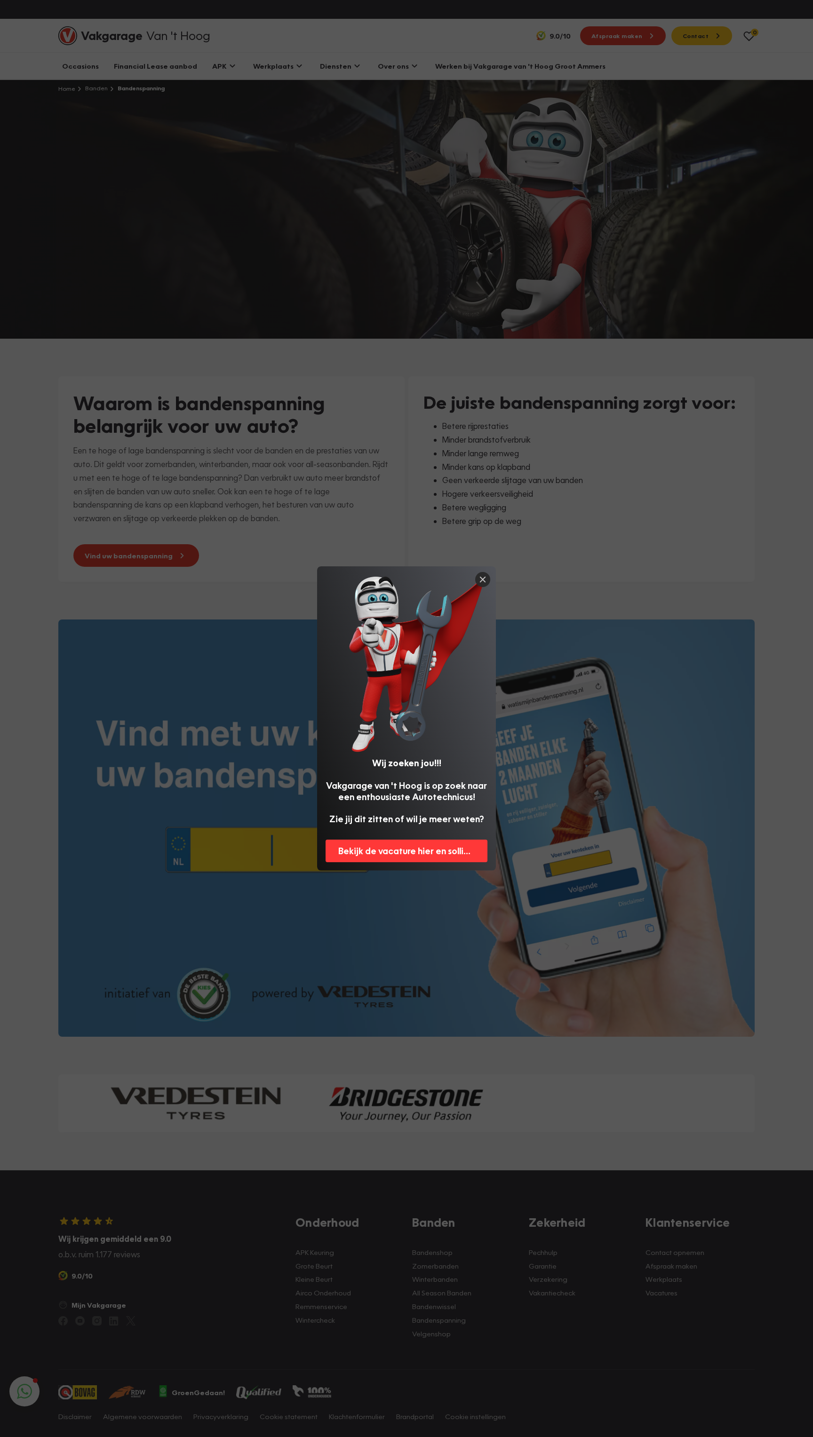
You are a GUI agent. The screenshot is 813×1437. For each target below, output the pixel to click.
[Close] (482, 579)
